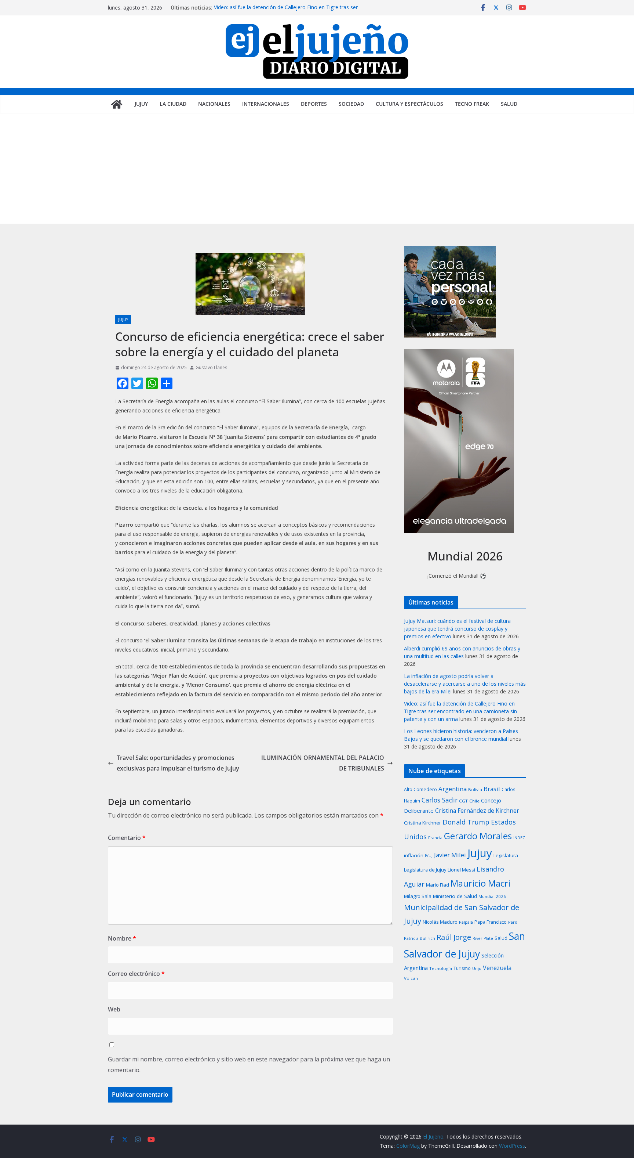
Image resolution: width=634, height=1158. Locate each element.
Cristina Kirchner (422, 822)
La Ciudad (173, 103)
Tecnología (440, 968)
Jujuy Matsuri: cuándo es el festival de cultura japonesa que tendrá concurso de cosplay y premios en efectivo (457, 628)
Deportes (314, 103)
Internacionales (265, 103)
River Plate (483, 938)
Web (114, 1009)
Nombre (122, 938)
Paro (512, 922)
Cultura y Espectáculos (409, 103)
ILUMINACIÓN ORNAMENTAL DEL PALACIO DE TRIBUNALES (322, 763)
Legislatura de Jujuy (425, 869)
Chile (474, 801)
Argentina (452, 788)
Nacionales (214, 103)
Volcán (411, 978)
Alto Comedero (420, 789)
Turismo (462, 968)
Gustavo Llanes (211, 367)
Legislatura (505, 855)
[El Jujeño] (116, 104)
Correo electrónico (136, 974)
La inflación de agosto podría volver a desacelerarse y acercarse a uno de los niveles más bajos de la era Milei (465, 683)
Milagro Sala (417, 896)
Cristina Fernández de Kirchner (477, 811)
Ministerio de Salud (455, 896)
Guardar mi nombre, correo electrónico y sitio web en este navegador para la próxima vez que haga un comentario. (249, 1064)
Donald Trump (465, 821)
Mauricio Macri (480, 883)
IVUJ (429, 855)
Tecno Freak (472, 103)
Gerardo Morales (478, 836)
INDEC (519, 837)
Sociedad (351, 103)
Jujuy (141, 103)
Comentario (127, 838)
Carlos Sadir (440, 800)
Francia (435, 837)
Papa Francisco (490, 922)
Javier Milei (450, 855)
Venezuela (497, 968)
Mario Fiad (437, 884)
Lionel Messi (461, 869)
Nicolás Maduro (440, 922)
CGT (463, 801)
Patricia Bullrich (419, 938)
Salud (509, 103)
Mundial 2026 (492, 896)
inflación (413, 855)
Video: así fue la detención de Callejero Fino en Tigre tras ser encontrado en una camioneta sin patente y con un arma (286, 11)
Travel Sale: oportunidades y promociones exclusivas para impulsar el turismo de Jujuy (178, 763)
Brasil (492, 788)
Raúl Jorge (454, 937)
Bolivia (475, 789)
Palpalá (466, 922)
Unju (476, 968)
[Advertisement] (317, 168)
